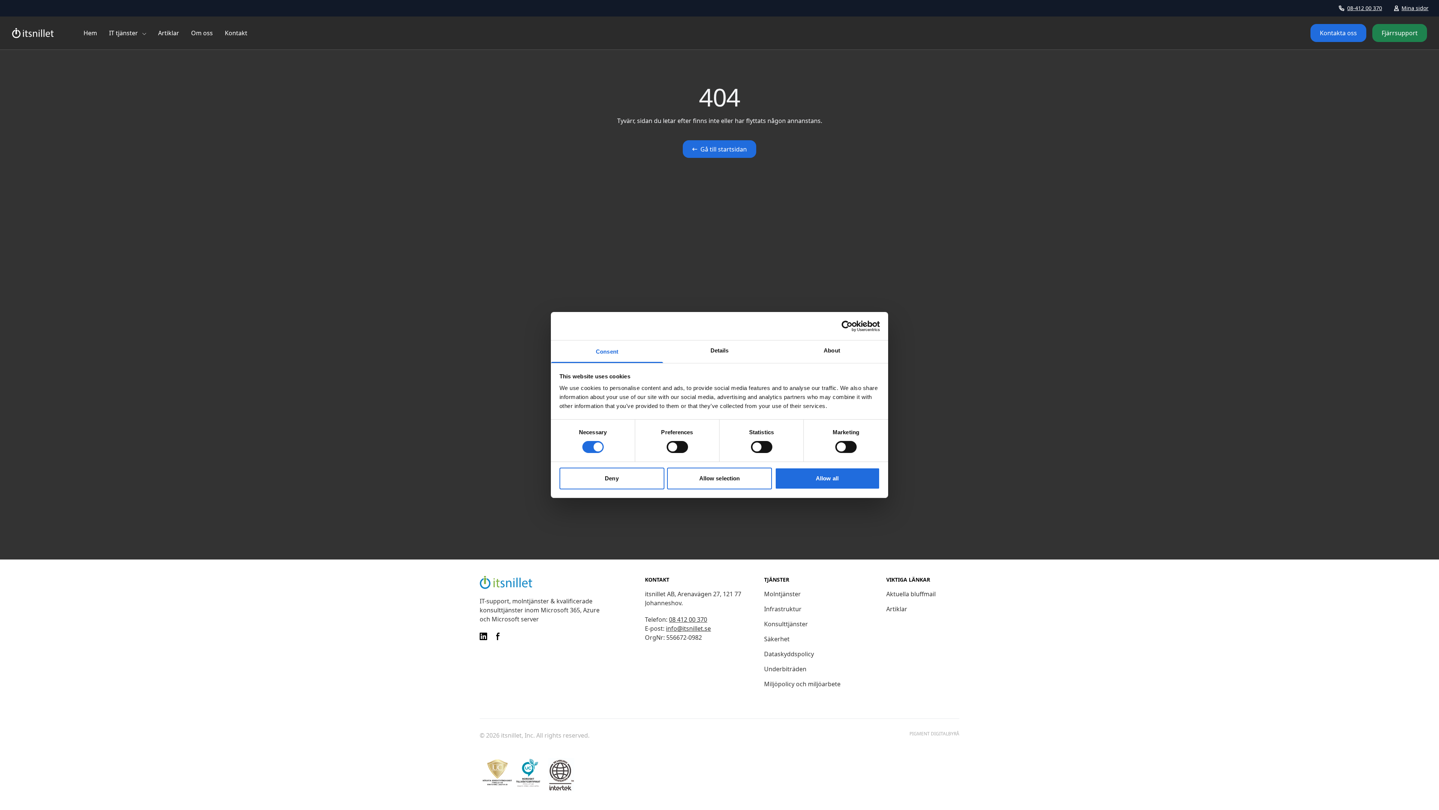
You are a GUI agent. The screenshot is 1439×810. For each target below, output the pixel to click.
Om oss (202, 33)
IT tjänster (123, 33)
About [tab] (832, 350)
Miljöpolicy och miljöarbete (802, 684)
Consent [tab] (607, 351)
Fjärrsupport (1400, 33)
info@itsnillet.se (688, 628)
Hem (90, 33)
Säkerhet (777, 639)
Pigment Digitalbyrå (934, 734)
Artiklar (168, 33)
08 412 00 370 (688, 619)
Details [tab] (720, 350)
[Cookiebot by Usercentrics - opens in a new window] (847, 326)
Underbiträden (785, 669)
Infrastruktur (783, 609)
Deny (611, 478)
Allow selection (719, 478)
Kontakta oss (1338, 33)
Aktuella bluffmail (911, 594)
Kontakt (236, 33)
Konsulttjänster (786, 624)
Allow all (827, 478)
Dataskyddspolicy (789, 654)
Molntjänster (782, 594)
